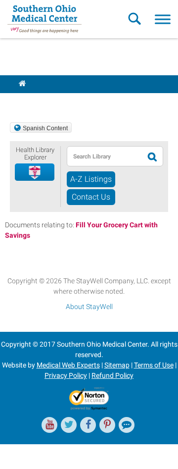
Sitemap (117, 365)
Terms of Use (154, 365)
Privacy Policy (65, 375)
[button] (35, 172)
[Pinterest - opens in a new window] (107, 425)
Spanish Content (45, 128)
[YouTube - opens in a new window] (49, 425)
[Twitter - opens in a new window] (69, 425)
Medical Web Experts (68, 365)
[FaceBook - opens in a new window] (88, 425)
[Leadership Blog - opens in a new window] (126, 425)
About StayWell (89, 307)
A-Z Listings (91, 179)
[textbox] (105, 156)
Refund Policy (112, 375)
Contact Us (91, 197)
